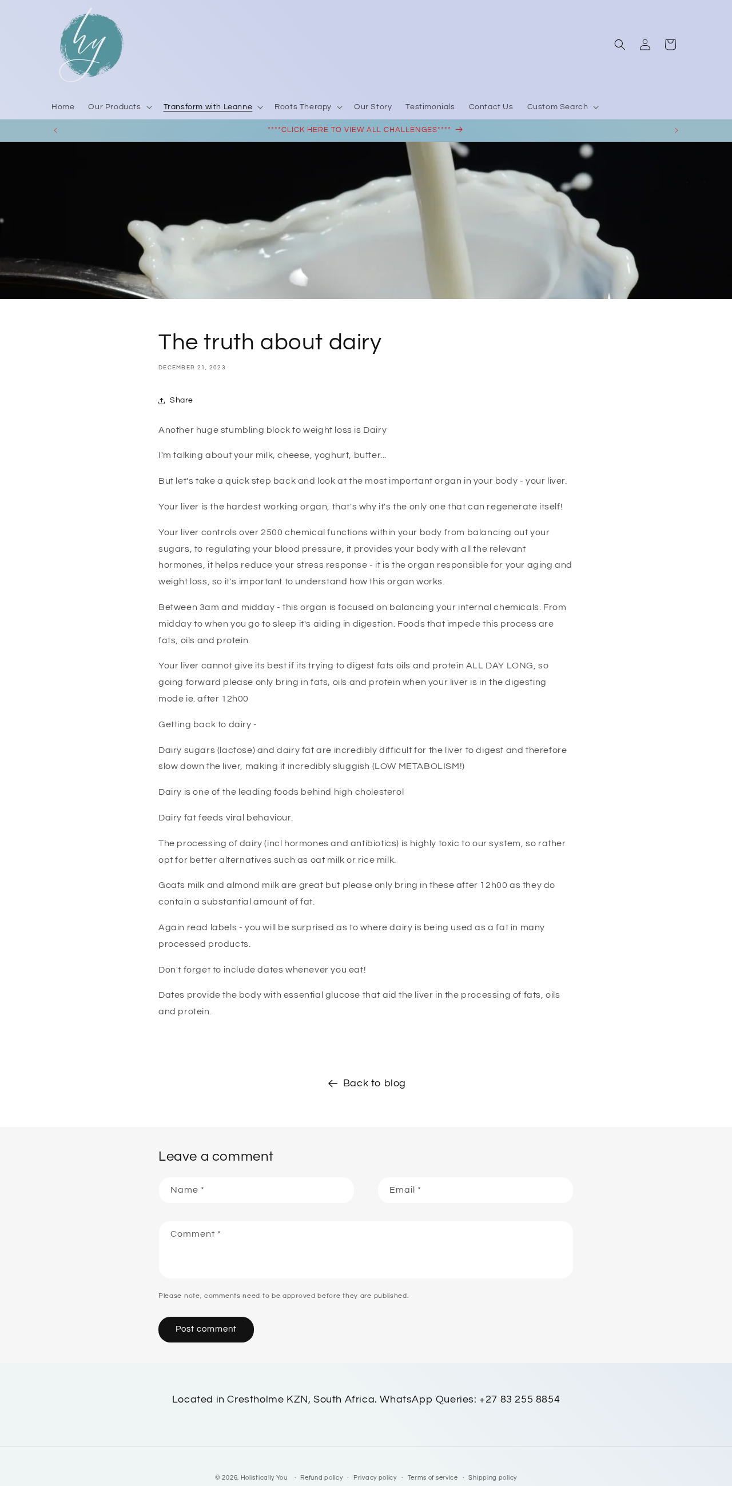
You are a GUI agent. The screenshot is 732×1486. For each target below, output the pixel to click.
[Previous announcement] (55, 130)
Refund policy (321, 1478)
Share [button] (181, 400)
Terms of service (433, 1478)
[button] (118, 107)
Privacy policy (375, 1478)
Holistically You (264, 1478)
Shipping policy (492, 1478)
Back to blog (374, 1083)
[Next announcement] (676, 130)
